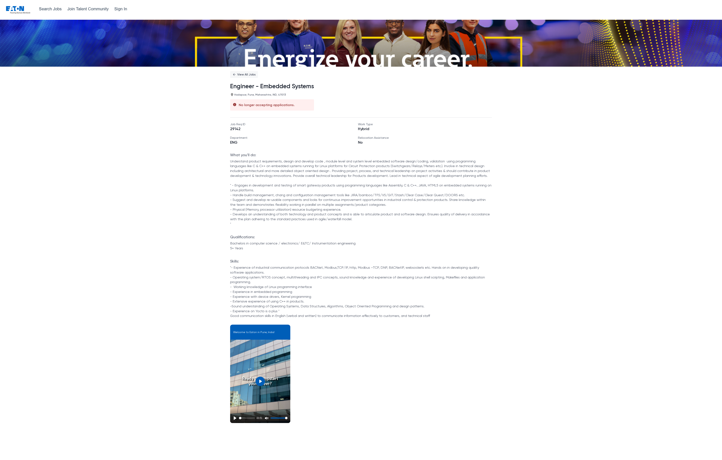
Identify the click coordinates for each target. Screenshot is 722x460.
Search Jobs (50, 9)
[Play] (235, 418)
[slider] (247, 418)
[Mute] (267, 418)
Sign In (120, 9)
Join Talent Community (88, 9)
